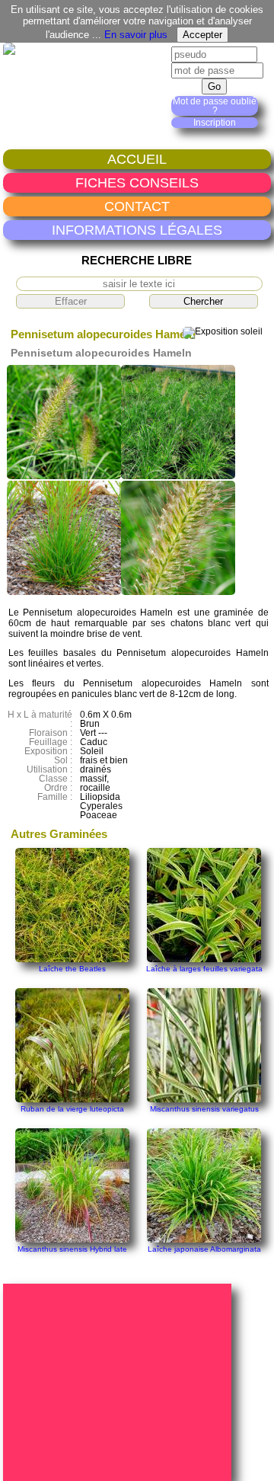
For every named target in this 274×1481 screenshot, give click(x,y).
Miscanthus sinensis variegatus (204, 1109)
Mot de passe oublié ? (214, 106)
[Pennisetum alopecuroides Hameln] (64, 476)
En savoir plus (135, 34)
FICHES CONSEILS (137, 182)
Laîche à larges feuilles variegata (204, 968)
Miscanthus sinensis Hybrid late (72, 1249)
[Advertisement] (119, 1381)
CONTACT (137, 206)
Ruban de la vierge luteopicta (72, 1109)
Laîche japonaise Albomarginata (204, 1249)
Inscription (214, 122)
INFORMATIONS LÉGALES (137, 230)
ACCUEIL (137, 159)
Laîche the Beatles (72, 968)
